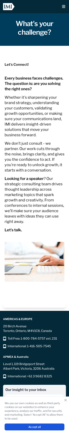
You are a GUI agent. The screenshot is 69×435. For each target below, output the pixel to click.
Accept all (34, 426)
